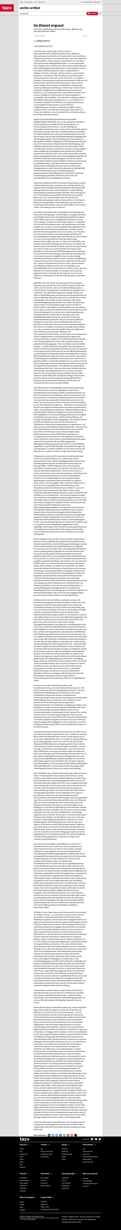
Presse (64, 1159)
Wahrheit (22, 1167)
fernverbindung (24, 1180)
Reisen (22, 1202)
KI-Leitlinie (97, 1217)
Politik (22, 1149)
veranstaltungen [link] (28, 2)
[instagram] (100, 1140)
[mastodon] (92, 1140)
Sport (21, 1159)
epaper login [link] (97, 2)
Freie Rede (23, 1188)
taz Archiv (86, 1186)
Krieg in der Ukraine (47, 1151)
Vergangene (65, 1186)
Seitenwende (92, 1219)
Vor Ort (64, 1180)
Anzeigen (22, 1210)
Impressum (80, 1219)
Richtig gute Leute (46, 1154)
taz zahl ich (86, 1154)
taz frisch (43, 1180)
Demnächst (65, 1178)
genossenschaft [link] (88, 2)
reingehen (23, 1191)
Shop (21, 1207)
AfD (42, 1149)
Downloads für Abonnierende (50, 1209)
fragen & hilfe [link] (41, 2)
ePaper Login (45, 1207)
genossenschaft (88, 1151)
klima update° (24, 1183)
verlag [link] (21, 2)
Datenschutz (72, 1219)
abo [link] (82, 2)
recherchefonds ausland (90, 1157)
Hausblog (65, 1151)
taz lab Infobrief (45, 1186)
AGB (85, 1219)
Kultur (21, 1157)
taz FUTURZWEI (87, 1181)
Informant (65, 1219)
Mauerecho (23, 1186)
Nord (21, 1165)
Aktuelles (64, 1149)
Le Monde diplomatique (90, 1183)
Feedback (44, 1201)
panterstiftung (87, 1159)
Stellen (64, 1157)
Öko (21, 1151)
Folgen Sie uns (86, 1139)
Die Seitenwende (67, 1154)
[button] (100, 13)
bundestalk (23, 1178)
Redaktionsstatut (74, 1217)
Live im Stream (66, 1183)
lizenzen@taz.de (32, 1219)
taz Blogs (85, 1178)
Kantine (22, 1205)
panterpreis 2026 (88, 1162)
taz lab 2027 (65, 1188)
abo (84, 1149)
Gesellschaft (23, 1154)
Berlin (21, 1162)
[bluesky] (96, 1140)
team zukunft (45, 1178)
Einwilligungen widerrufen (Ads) (71, 1222)
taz (25, 1139)
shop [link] (35, 2)
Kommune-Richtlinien (86, 1217)
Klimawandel (45, 1157)
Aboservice (44, 1204)
